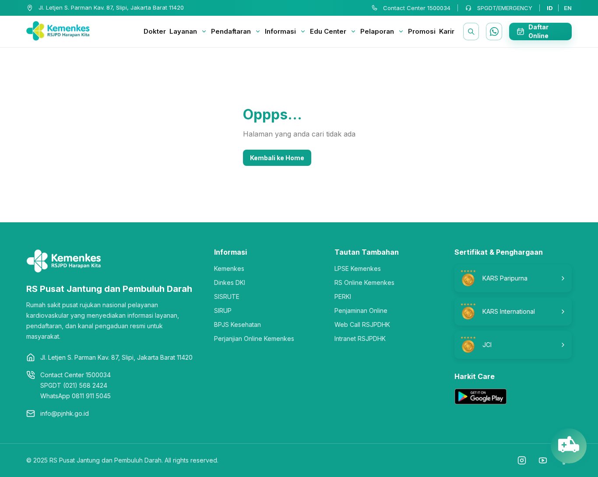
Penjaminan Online (360, 310)
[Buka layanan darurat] (568, 448)
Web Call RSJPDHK (362, 324)
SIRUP (223, 310)
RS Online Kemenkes (364, 282)
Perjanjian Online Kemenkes (254, 338)
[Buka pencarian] (471, 31)
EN (568, 7)
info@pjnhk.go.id (64, 413)
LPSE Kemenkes (357, 268)
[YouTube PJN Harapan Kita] (543, 460)
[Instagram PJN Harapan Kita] (522, 460)
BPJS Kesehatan (237, 324)
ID (550, 7)
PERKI (342, 296)
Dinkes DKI (229, 282)
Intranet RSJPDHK (360, 338)
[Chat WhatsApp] (494, 31)
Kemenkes (229, 268)
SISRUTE (226, 296)
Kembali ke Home (277, 157)
